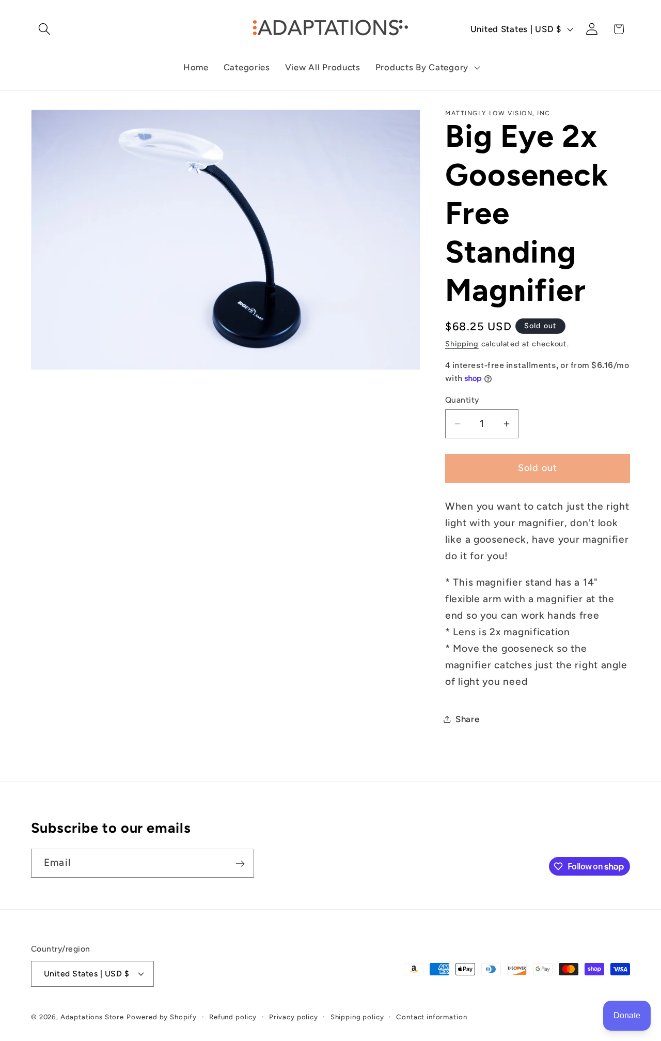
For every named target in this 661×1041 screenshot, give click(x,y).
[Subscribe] (240, 863)
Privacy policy (293, 1016)
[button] (44, 29)
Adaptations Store (92, 1016)
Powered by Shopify (162, 1016)
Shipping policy (357, 1016)
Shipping (462, 343)
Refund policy (233, 1016)
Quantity (462, 400)
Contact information (431, 1016)
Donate (626, 1015)
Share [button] (467, 719)
